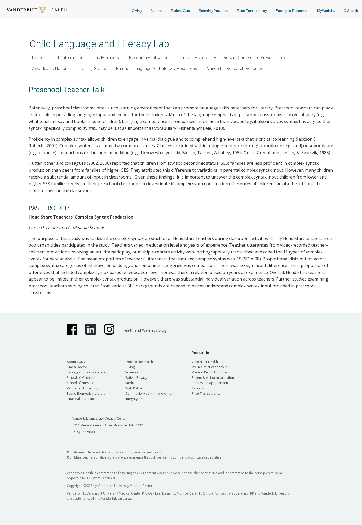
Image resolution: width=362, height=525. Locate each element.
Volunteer (132, 372)
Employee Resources (292, 11)
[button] (215, 58)
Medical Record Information (212, 372)
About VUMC (76, 361)
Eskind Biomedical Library (86, 393)
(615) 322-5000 (83, 432)
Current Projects (195, 57)
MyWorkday (326, 11)
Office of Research (139, 361)
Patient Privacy (136, 377)
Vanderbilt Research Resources (236, 68)
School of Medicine (81, 377)
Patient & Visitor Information (213, 377)
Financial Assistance (81, 399)
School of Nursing (80, 383)
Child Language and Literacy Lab (99, 44)
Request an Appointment (210, 383)
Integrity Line (134, 399)
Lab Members (106, 57)
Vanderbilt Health (205, 361)
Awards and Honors (50, 68)
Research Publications (149, 57)
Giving (137, 11)
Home (37, 57)
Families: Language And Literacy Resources (156, 68)
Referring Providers (213, 11)
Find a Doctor (77, 367)
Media (130, 383)
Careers (156, 11)
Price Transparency (252, 11)
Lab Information (68, 57)
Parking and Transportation (87, 372)
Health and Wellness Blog (144, 330)
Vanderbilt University (82, 388)
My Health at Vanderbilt (209, 367)
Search (352, 11)
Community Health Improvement (149, 393)
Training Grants (92, 68)
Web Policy (133, 388)
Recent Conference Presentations (254, 57)
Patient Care (180, 11)
